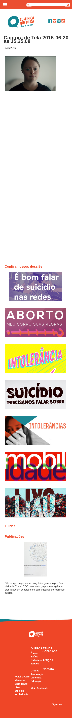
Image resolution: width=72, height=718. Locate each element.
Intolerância (21, 694)
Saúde (34, 656)
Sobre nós (50, 651)
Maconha (20, 680)
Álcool (34, 653)
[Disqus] (36, 136)
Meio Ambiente (39, 688)
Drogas (35, 670)
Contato (48, 669)
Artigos (48, 660)
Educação (36, 681)
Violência (36, 677)
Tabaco (35, 663)
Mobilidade (21, 683)
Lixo (17, 687)
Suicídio (19, 690)
